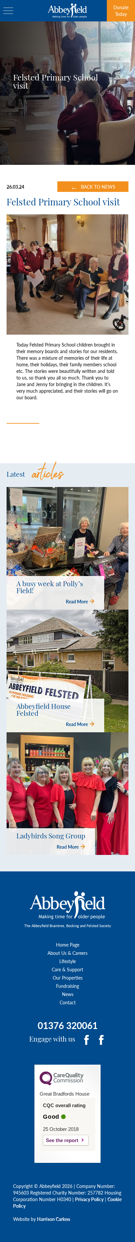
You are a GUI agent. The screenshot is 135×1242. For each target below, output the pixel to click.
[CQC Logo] (62, 1083)
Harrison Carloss (53, 1219)
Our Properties (68, 977)
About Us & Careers (67, 953)
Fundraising (67, 986)
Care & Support (67, 969)
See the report (62, 1140)
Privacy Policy (89, 1199)
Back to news (92, 186)
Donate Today (120, 10)
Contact (68, 1002)
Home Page (67, 944)
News (67, 994)
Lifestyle (67, 961)
